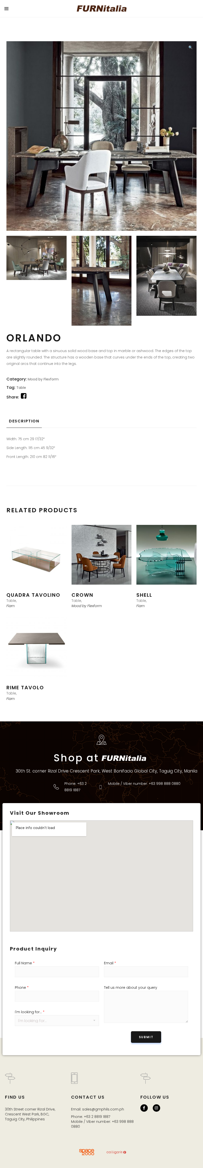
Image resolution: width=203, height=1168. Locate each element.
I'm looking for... (30, 1012)
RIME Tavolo (25, 687)
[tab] (24, 421)
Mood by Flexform (43, 379)
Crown (82, 595)
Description (24, 421)
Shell (144, 595)
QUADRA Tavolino (33, 595)
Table (21, 387)
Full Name (25, 963)
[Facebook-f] (144, 1108)
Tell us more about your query (130, 988)
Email (110, 963)
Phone (22, 988)
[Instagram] (156, 1108)
